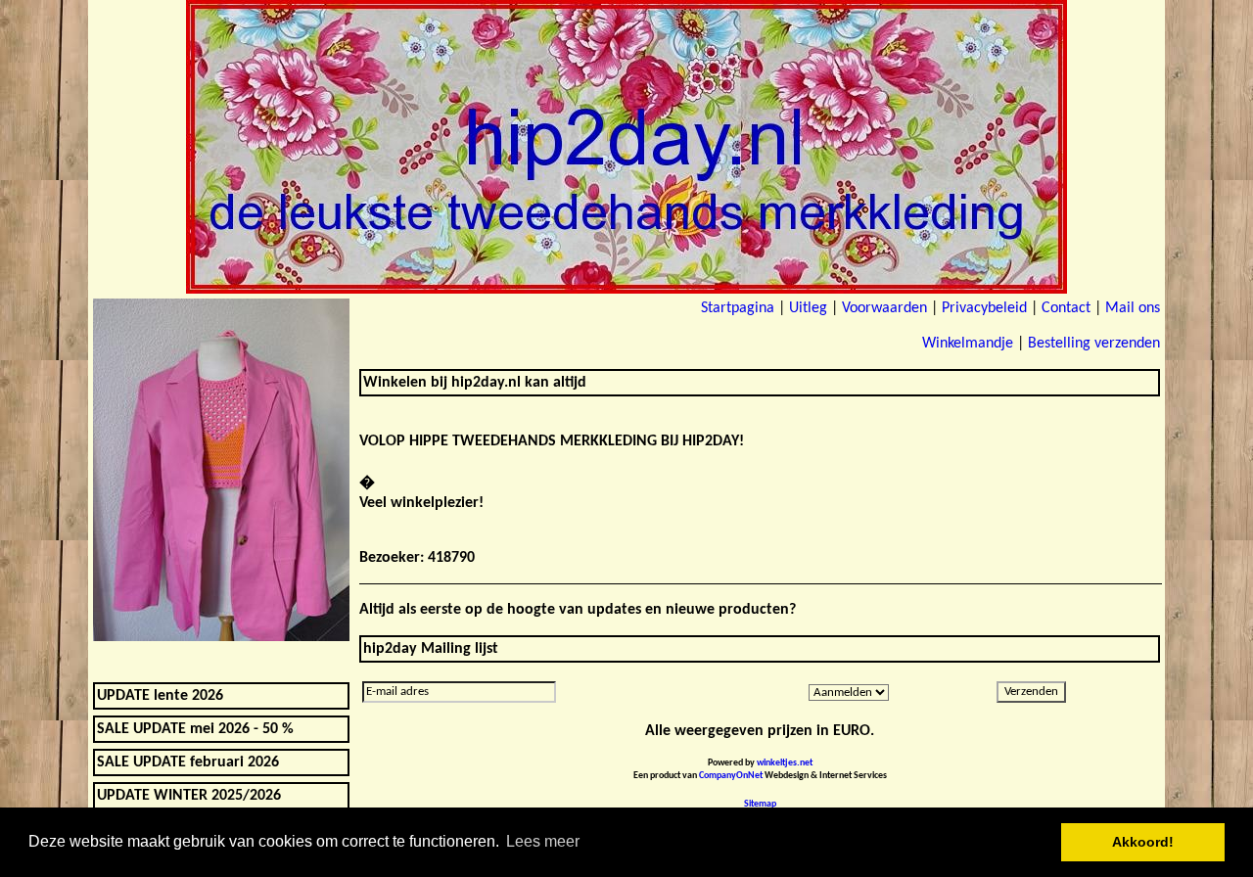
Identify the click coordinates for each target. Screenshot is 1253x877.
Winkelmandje (967, 343)
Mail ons (1132, 308)
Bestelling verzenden (1094, 343)
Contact (1066, 308)
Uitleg (808, 308)
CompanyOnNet (731, 775)
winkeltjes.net (784, 763)
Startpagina (737, 308)
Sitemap (760, 804)
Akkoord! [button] (1143, 842)
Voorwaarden (884, 308)
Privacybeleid (984, 308)
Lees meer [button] (543, 841)
